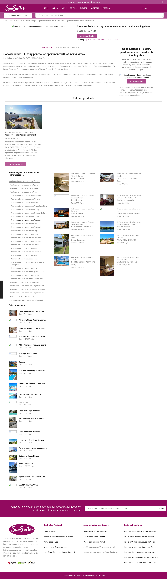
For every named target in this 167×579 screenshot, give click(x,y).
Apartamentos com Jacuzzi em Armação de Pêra (29, 206)
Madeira (106, 8)
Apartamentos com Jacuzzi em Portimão (26, 238)
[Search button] (161, 15)
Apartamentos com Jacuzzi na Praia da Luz (26, 268)
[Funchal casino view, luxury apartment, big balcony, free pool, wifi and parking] (13, 449)
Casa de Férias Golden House (31, 311)
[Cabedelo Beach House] (13, 457)
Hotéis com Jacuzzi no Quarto (95, 531)
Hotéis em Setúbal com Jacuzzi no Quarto (140, 563)
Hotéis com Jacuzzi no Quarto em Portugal (26, 300)
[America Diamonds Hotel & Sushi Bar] (13, 330)
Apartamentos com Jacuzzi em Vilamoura (26, 252)
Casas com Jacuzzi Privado (95, 542)
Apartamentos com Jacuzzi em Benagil (25, 209)
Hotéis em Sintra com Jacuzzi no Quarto (140, 542)
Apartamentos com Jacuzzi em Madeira (24, 282)
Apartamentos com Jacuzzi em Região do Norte (27, 293)
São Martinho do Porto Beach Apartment (33, 418)
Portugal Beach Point (28, 353)
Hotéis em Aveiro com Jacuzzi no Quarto (140, 547)
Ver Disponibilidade (136, 81)
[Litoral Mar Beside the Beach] (13, 441)
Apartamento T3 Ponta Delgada (129, 262)
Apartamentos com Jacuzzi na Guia (24, 259)
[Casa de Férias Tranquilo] (13, 433)
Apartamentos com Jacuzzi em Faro (24, 224)
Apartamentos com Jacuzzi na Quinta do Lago (27, 272)
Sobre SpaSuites (50, 531)
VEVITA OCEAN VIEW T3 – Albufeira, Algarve (127, 241)
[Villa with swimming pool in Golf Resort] (13, 374)
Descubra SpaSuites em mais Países (58, 537)
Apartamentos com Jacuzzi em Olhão (24, 234)
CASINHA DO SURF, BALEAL (30, 394)
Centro (73, 8)
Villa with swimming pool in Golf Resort (33, 371)
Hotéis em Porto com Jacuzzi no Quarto (139, 537)
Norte (63, 8)
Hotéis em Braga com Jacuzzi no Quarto (140, 552)
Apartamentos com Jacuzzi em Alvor (24, 202)
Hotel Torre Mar (77, 200)
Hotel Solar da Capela (125, 200)
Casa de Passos (123, 227)
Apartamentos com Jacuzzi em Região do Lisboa (27, 289)
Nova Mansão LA (26, 464)
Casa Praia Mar (77, 213)
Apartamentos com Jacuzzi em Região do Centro (27, 286)
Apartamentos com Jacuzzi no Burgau (25, 275)
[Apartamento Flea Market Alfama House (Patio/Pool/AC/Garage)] (13, 478)
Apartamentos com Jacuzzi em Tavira (25, 248)
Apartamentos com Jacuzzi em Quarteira (26, 241)
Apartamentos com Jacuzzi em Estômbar (80, 21)
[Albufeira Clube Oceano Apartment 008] (13, 322)
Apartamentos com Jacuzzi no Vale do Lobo (27, 279)
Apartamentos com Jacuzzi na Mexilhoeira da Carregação (27, 263)
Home (46, 8)
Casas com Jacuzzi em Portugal (21, 296)
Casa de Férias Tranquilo (29, 432)
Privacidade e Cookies (52, 542)
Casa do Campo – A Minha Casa (127, 179)
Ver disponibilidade (87, 36)
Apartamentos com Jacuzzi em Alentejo (24, 188)
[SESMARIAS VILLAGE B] (13, 487)
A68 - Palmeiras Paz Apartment (32, 345)
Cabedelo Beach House (29, 456)
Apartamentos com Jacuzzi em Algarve (51, 21)
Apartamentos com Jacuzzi (94, 537)
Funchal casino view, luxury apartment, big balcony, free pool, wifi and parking (33, 448)
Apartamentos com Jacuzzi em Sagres (25, 245)
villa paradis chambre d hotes (128, 213)
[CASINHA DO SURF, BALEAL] (13, 395)
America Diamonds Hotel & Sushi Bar (33, 328)
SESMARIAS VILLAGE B (28, 485)
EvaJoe (22, 362)
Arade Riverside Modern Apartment (20, 135)
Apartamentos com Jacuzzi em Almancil (25, 199)
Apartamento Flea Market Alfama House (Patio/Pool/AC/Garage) (33, 477)
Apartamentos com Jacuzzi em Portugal (23, 21)
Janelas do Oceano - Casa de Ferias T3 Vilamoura (33, 384)
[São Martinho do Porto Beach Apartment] (13, 422)
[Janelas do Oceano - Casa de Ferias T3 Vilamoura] (13, 387)
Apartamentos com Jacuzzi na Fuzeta (25, 255)
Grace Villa (23, 402)
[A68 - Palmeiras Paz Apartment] (13, 347)
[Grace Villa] (13, 404)
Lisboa (55, 8)
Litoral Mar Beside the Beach (31, 440)
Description (46, 48)
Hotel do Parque (77, 178)
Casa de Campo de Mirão (29, 411)
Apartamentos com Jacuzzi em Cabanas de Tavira (29, 213)
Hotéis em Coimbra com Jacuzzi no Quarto (141, 557)
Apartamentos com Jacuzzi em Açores (24, 185)
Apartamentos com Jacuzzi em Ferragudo (26, 227)
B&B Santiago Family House (82, 227)
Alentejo (95, 8)
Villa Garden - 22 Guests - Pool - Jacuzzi (33, 336)
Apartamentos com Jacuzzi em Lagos (24, 231)
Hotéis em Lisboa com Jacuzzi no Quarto (140, 531)
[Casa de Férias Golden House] (13, 313)
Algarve (83, 8)
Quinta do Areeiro (78, 240)
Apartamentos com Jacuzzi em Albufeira (26, 195)
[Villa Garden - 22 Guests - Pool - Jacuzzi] (13, 338)
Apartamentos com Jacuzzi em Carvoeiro (26, 217)
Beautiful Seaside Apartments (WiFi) (83, 263)
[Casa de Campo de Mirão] (13, 412)
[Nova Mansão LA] (13, 467)
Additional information (67, 48)
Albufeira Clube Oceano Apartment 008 (33, 320)
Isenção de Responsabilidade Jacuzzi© (59, 552)
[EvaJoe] (13, 364)
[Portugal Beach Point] (13, 355)
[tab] (46, 48)
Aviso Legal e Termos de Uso (55, 547)
